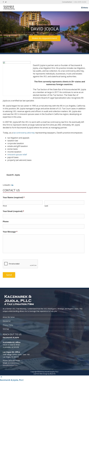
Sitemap (6, 329)
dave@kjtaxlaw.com (10, 365)
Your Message (10, 232)
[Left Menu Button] (1, 377)
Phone (6, 221)
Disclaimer (7, 321)
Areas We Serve (9, 317)
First (5, 206)
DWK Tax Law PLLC (19, 7)
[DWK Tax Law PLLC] (44, 300)
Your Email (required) (13, 211)
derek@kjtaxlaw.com (15, 363)
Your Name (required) (14, 197)
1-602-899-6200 (79, 2)
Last (46, 206)
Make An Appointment (44, 38)
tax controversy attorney (24, 132)
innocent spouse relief (17, 154)
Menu (85, 7)
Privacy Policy (8, 325)
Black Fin (53, 374)
